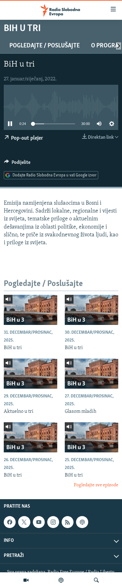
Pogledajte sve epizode (96, 485)
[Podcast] (61, 580)
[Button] (17, 164)
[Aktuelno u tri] (30, 374)
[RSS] (68, 522)
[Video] (26, 580)
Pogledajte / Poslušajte (44, 46)
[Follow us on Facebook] (10, 522)
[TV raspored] (82, 522)
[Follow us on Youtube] (39, 522)
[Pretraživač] (96, 580)
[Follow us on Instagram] (53, 522)
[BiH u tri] (30, 310)
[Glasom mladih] (91, 374)
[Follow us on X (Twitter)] (24, 522)
